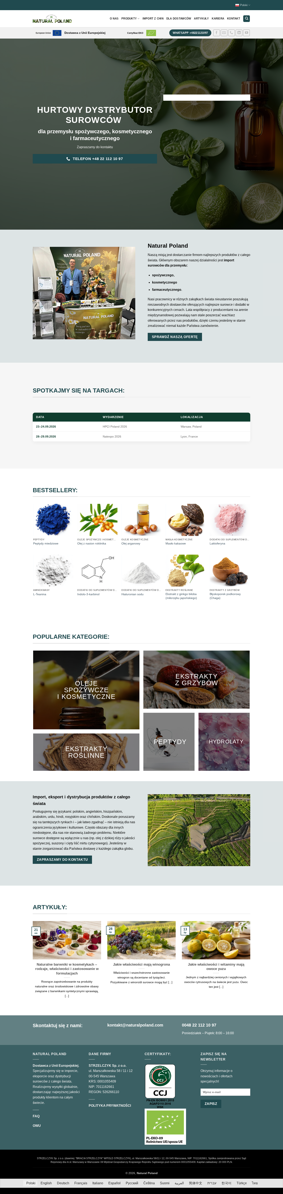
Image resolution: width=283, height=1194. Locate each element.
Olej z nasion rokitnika (91, 543)
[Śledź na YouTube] (246, 32)
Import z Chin (153, 18)
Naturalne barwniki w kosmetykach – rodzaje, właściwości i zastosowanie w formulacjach (67, 968)
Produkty (129, 18)
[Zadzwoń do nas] (231, 32)
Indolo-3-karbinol (88, 594)
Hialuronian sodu (132, 594)
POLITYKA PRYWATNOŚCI (110, 1105)
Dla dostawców (178, 18)
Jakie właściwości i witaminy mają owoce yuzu (216, 966)
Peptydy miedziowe (45, 543)
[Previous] (32, 965)
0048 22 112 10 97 (199, 1025)
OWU (37, 1125)
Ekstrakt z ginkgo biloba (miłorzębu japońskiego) (181, 596)
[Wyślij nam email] (224, 32)
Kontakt (233, 18)
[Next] (251, 965)
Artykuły (201, 18)
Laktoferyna (217, 543)
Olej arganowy (130, 543)
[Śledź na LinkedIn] (239, 32)
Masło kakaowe (176, 543)
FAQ (36, 1116)
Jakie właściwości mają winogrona (141, 964)
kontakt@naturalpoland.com (135, 1025)
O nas (114, 18)
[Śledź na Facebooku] (216, 32)
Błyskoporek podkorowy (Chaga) (225, 596)
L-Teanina (39, 594)
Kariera (218, 18)
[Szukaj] (246, 18)
